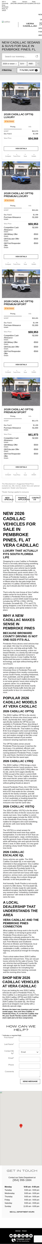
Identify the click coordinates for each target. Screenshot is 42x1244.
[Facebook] (31, 1235)
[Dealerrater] (19, 1235)
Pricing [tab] (12, 127)
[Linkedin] (23, 1235)
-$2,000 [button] (35, 227)
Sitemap (18, 1231)
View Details (21, 148)
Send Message (30, 1081)
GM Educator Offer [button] (11, 240)
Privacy (24, 1231)
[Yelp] (27, 1235)
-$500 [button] (35, 234)
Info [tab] (29, 127)
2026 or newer (10, 64)
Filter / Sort (29, 70)
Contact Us (36, 499)
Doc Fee (7, 134)
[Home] (8, 25)
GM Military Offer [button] (11, 446)
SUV (22, 64)
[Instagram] (15, 1235)
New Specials (8, 499)
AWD (31, 64)
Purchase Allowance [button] (12, 326)
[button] (21, 121)
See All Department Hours (22, 1212)
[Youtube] (11, 1235)
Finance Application (22, 499)
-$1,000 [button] (35, 217)
